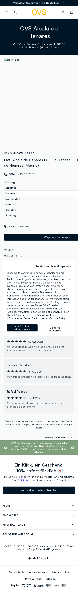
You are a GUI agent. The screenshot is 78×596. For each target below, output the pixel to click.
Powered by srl (59, 437)
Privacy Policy (34, 578)
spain (30, 152)
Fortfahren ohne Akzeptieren (53, 266)
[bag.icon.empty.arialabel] (71, 12)
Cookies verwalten (38, 571)
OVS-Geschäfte (14, 152)
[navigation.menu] (6, 12)
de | (41, 558)
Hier (37, 424)
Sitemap (51, 578)
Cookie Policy (60, 571)
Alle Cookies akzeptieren (22, 328)
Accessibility (16, 571)
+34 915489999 (19, 226)
